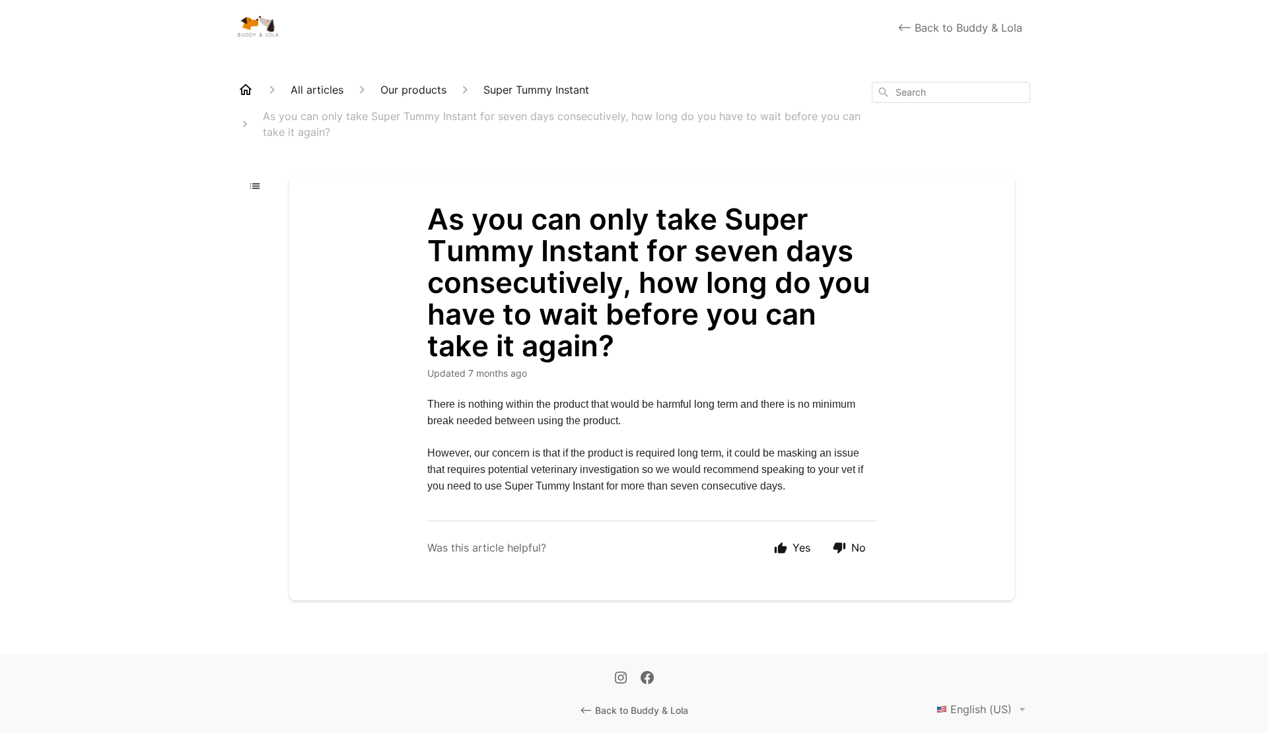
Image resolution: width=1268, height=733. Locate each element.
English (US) (981, 709)
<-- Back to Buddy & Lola (960, 27)
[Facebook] (647, 679)
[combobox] (951, 92)
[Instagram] (621, 679)
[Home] (246, 90)
